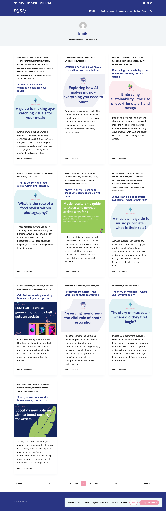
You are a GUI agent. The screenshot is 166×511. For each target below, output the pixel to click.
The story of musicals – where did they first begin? (129, 293)
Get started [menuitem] (32, 3)
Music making (32, 68)
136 (89, 483)
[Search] (151, 11)
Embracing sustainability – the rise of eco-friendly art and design (130, 73)
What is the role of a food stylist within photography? (33, 184)
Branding (44, 57)
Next (146, 483)
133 (69, 483)
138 (103, 483)
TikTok (20, 78)
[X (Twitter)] (148, 3)
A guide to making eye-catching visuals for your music (31, 87)
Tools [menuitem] (144, 11)
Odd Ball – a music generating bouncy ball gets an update (34, 296)
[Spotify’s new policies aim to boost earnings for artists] (35, 420)
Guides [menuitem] (137, 11)
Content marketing (41, 61)
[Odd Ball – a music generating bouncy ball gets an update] (35, 318)
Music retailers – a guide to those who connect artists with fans (83, 193)
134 (76, 483)
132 (62, 483)
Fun (45, 173)
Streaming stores (42, 75)
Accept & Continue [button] (149, 502)
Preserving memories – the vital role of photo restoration (82, 293)
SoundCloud (22, 75)
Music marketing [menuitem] (107, 11)
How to (142, 61)
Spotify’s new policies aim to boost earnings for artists (34, 398)
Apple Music (35, 57)
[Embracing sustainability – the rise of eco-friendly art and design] (130, 97)
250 (116, 483)
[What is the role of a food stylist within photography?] (35, 206)
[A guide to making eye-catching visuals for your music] (35, 111)
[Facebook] (144, 3)
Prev (20, 483)
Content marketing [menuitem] (124, 11)
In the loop (21, 177)
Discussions (29, 64)
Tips (25, 78)
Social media (39, 71)
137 (96, 483)
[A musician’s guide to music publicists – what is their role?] (130, 220)
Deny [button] (133, 502)
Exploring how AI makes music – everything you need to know (83, 68)
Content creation (24, 61)
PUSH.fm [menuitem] (92, 11)
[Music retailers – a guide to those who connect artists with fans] (83, 216)
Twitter (30, 78)
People (20, 71)
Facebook (39, 64)
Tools (48, 289)
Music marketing (46, 68)
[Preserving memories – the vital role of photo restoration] (83, 315)
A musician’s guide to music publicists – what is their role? (130, 198)
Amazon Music (23, 57)
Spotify (32, 75)
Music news (34, 289)
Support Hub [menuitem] (45, 3)
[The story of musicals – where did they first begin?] (130, 315)
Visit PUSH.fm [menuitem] (19, 3)
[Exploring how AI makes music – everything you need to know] (83, 90)
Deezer (20, 64)
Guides (46, 64)
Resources (28, 71)
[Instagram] (151, 3)
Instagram (21, 68)
